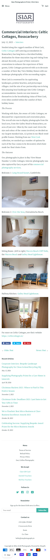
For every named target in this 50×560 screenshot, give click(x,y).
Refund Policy (25, 453)
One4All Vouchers (25, 476)
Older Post (8, 350)
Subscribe (42, 510)
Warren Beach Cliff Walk (37, 251)
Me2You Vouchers (25, 480)
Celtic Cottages (8, 50)
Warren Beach (11, 254)
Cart (46, 6)
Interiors (19, 42)
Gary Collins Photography (25, 460)
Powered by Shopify (38, 546)
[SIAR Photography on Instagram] (27, 492)
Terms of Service (25, 450)
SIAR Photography (24, 546)
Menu (7, 6)
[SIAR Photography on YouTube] (32, 492)
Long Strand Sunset (20, 172)
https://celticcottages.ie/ (12, 336)
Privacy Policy (25, 457)
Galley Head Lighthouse (32, 254)
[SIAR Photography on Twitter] (17, 492)
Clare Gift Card (25, 472)
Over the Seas (18, 212)
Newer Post (41, 350)
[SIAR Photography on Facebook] (22, 492)
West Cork (35, 137)
